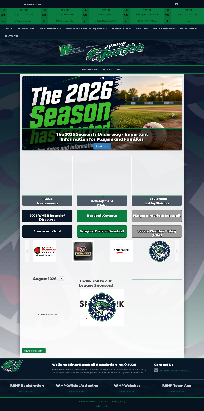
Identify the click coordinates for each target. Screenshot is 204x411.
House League (89, 69)
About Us (141, 28)
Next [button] (202, 16)
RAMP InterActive (87, 401)
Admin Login (102, 405)
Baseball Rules (121, 28)
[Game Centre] (20, 18)
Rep (118, 69)
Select (107, 69)
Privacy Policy (118, 401)
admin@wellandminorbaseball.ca (174, 370)
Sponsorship (188, 28)
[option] (20, 16)
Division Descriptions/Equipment (85, 28)
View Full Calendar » (34, 350)
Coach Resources (163, 28)
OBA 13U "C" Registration (19, 28)
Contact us (11, 35)
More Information (27, 391)
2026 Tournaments (49, 28)
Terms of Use (104, 401)
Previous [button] (1, 16)
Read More (102, 146)
